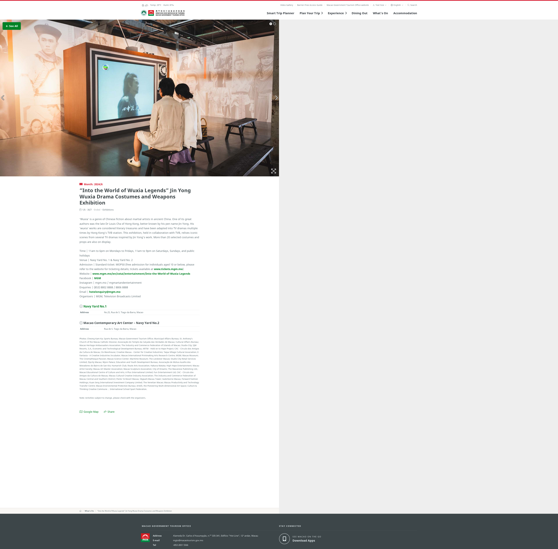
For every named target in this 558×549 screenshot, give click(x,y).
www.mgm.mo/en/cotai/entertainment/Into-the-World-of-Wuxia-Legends (141, 273)
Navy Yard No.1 (95, 306)
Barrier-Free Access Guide (309, 5)
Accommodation (405, 13)
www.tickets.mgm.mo (168, 269)
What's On (380, 13)
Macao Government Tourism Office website (348, 5)
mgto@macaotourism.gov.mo (188, 540)
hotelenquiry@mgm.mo (104, 292)
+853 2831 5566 (180, 544)
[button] (380, 5)
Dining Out (359, 13)
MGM (97, 278)
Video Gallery (286, 5)
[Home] (80, 511)
